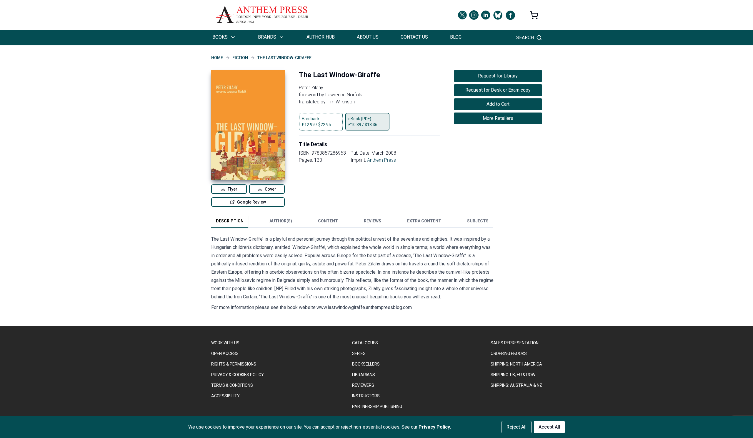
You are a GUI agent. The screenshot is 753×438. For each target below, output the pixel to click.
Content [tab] (328, 221)
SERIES (359, 353)
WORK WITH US (225, 343)
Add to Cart (498, 104)
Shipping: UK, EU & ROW (513, 374)
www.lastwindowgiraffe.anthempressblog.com (364, 307)
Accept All (549, 427)
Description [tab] (230, 221)
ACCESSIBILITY (225, 396)
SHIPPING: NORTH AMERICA (516, 364)
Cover (270, 189)
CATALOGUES (365, 343)
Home (217, 57)
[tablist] (352, 222)
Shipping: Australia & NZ (516, 385)
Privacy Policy (434, 427)
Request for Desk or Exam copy (498, 90)
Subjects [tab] (478, 221)
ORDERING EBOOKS (509, 353)
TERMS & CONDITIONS (232, 385)
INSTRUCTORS (366, 396)
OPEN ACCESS (225, 353)
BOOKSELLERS (366, 364)
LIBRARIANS (363, 374)
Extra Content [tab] (424, 221)
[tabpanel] (352, 274)
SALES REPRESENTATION (515, 343)
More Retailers (498, 118)
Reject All (517, 427)
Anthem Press (381, 160)
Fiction (240, 57)
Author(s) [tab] (280, 221)
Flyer (232, 189)
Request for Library (498, 76)
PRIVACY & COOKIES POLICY (237, 374)
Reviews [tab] (372, 221)
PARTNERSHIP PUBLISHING (377, 406)
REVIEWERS (363, 385)
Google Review (251, 202)
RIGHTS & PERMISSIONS (233, 364)
